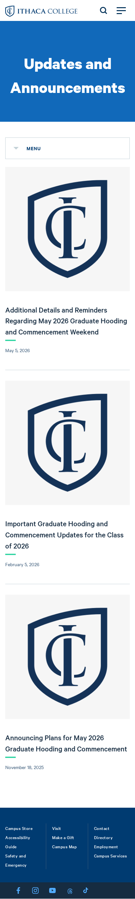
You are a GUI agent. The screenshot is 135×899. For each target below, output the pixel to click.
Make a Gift (63, 837)
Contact (102, 828)
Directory (103, 837)
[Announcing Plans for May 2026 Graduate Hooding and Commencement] (67, 657)
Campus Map (64, 846)
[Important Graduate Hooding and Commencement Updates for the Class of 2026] (67, 443)
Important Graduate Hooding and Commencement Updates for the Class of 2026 (64, 534)
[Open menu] (121, 10)
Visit (56, 828)
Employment (106, 846)
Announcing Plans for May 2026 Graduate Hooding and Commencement (66, 743)
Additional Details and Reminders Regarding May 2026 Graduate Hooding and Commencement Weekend (66, 320)
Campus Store (18, 828)
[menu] (16, 148)
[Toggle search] (103, 10)
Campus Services (110, 855)
